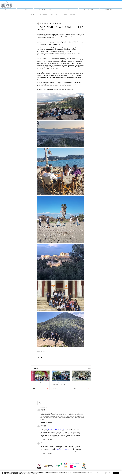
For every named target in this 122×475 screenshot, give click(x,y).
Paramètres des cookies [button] (99, 472)
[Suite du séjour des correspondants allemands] (61, 376)
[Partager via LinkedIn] (41, 357)
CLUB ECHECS (73, 14)
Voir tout (89, 368)
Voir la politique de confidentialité (30, 473)
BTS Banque (58, 14)
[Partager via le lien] (44, 357)
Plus (79, 14)
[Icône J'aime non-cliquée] (41, 422)
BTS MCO (65, 14)
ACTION (51, 14)
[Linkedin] (75, 466)
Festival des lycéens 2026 (39, 383)
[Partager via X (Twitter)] (38, 357)
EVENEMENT (40, 353)
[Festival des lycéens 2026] (40, 376)
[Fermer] (120, 473)
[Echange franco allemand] (81, 376)
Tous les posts (34, 14)
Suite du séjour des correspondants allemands (59, 383)
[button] (24, 9)
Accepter (116, 472)
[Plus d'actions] (83, 23)
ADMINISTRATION (43, 14)
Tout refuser (108, 472)
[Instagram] (71, 466)
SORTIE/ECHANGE (40, 351)
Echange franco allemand (80, 383)
